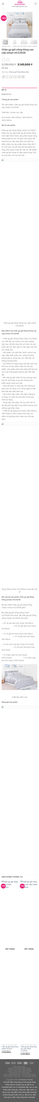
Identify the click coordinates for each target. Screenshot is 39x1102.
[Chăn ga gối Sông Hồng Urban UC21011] (10, 961)
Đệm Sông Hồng (19, 1067)
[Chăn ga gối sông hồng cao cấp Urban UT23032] (29, 961)
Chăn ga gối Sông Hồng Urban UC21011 (10, 1047)
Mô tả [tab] (4, 90)
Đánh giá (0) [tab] (6, 94)
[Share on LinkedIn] (23, 77)
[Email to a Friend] (15, 77)
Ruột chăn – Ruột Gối (12, 1076)
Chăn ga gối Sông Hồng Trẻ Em (19, 1071)
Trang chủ (6, 46)
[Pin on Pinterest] (19, 77)
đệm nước (30, 1090)
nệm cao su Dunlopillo (17, 1087)
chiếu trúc (22, 1090)
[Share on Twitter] (11, 77)
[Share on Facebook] (7, 77)
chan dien (10, 1092)
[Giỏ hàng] (35, 4)
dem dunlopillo (29, 1097)
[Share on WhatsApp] (3, 77)
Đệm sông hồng (16, 1082)
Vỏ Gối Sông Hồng (29, 1076)
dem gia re (8, 1097)
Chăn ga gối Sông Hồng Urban (24, 46)
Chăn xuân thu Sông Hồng (19, 1073)
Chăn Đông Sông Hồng (12, 1075)
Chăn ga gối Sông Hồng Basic (19, 1068)
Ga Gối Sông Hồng (29, 1075)
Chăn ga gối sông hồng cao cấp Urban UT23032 (29, 1048)
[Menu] (3, 3)
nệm (34, 1095)
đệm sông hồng (20, 1092)
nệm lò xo (13, 1085)
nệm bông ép (13, 1090)
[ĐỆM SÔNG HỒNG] (19, 4)
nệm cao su (22, 1085)
